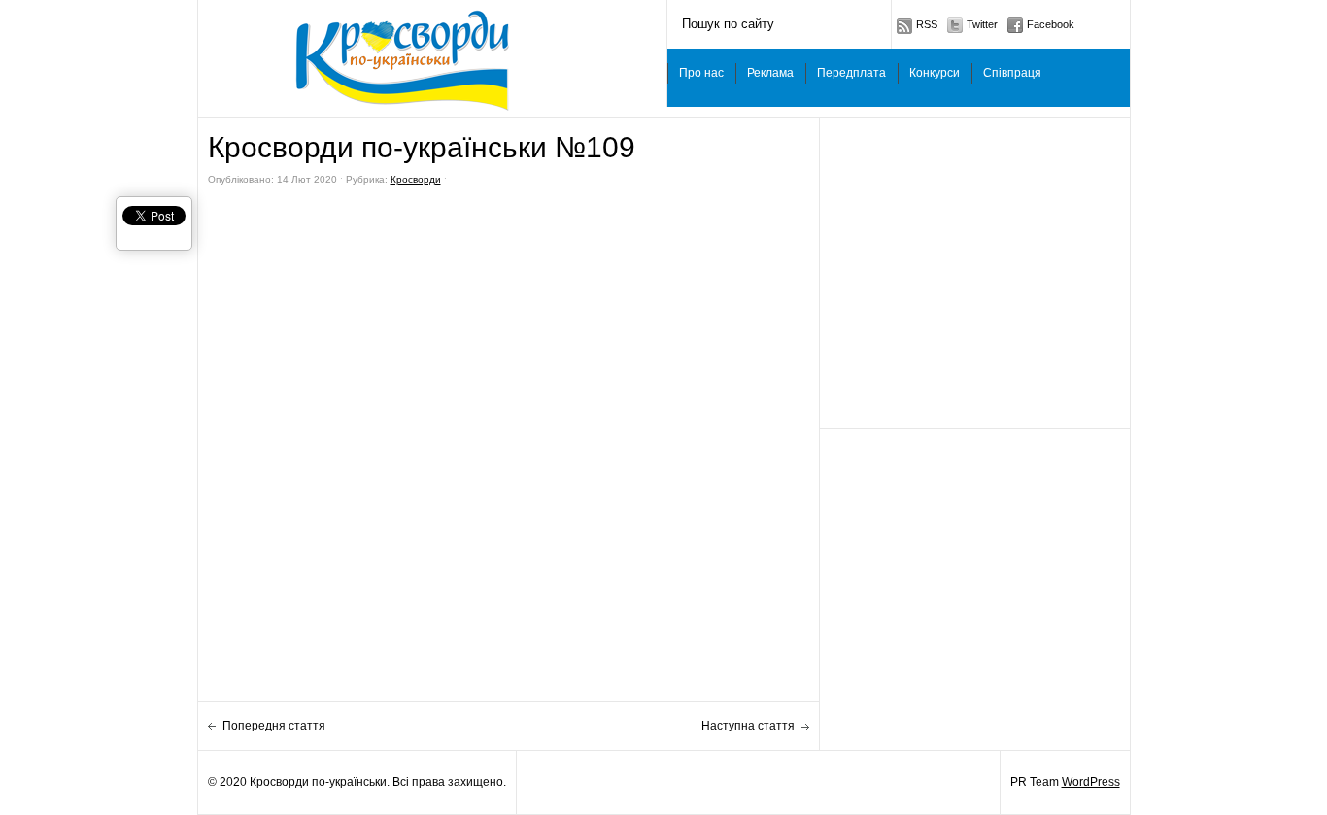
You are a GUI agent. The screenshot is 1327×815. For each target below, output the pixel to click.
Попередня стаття (273, 725)
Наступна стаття (748, 725)
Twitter (982, 24)
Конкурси (934, 73)
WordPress (1091, 782)
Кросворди (416, 179)
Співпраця (1012, 73)
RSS (926, 24)
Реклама (770, 73)
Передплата (851, 73)
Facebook (1050, 24)
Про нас (701, 73)
